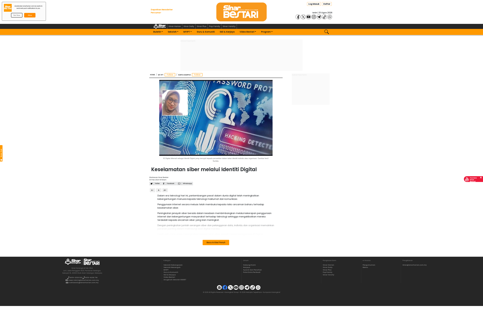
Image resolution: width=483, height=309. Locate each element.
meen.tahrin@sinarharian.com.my (83, 280)
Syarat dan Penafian (252, 270)
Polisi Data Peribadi (251, 272)
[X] (303, 16)
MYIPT (186, 31)
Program (266, 31)
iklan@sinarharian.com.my (415, 265)
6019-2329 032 (75, 277)
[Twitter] (230, 287)
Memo (365, 267)
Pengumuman (369, 265)
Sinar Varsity (229, 26)
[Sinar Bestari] (241, 11)
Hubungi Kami (249, 265)
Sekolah (172, 31)
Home (152, 75)
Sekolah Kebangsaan (173, 265)
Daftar (326, 4)
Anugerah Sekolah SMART (175, 279)
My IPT (160, 75)
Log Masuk (313, 4)
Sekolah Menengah (172, 267)
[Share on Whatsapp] (185, 183)
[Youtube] (308, 16)
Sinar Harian (175, 26)
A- (152, 190)
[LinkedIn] (263, 287)
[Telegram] (319, 16)
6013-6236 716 (91, 277)
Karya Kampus (184, 75)
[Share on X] (155, 183)
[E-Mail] (219, 287)
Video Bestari (247, 31)
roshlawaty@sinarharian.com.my (83, 282)
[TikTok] (324, 16)
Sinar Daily (189, 26)
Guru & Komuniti (206, 31)
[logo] (73, 261)
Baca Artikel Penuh (216, 242)
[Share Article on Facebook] (169, 183)
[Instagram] (313, 16)
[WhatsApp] (329, 16)
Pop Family (214, 26)
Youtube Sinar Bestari (473, 179)
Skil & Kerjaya (227, 31)
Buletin (157, 31)
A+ (165, 190)
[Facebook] (298, 16)
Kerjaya (246, 267)
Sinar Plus (201, 26)
